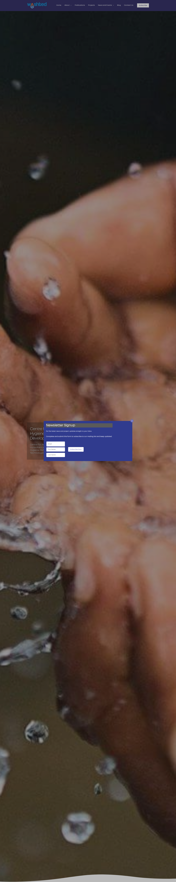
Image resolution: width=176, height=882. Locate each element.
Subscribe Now (76, 449)
